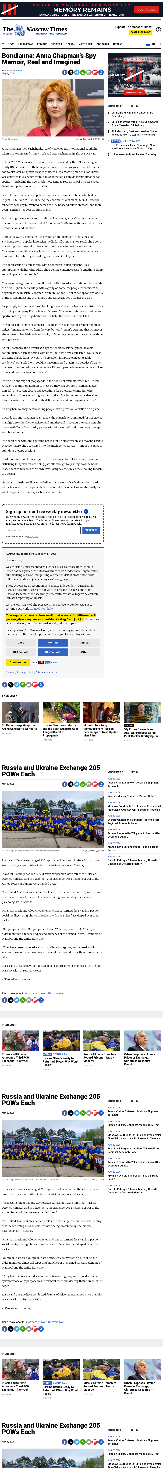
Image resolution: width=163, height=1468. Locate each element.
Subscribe (91, 530)
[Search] (160, 44)
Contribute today (141, 32)
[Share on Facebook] (64, 72)
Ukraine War (25, 44)
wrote (71, 929)
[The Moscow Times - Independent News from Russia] (34, 30)
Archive (117, 44)
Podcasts (102, 44)
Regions (42, 44)
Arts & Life (86, 44)
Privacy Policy (33, 536)
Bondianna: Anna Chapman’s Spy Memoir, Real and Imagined (49, 59)
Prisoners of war (35, 993)
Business (56, 44)
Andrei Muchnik (13, 70)
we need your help (41, 608)
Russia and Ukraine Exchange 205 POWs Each (51, 771)
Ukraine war (56, 993)
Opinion (70, 44)
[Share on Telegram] (77, 72)
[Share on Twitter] (71, 72)
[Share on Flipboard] (95, 72)
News (11, 44)
